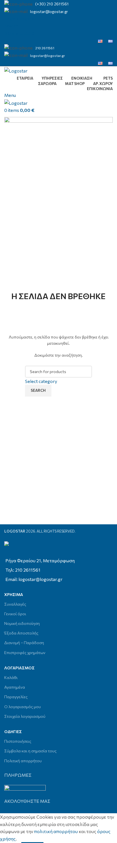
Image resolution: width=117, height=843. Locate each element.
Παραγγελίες (16, 696)
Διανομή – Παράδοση (24, 642)
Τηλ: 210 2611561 (22, 569)
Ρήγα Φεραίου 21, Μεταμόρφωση (40, 560)
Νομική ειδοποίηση (22, 623)
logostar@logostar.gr (49, 11)
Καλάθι (11, 677)
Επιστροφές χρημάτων (24, 652)
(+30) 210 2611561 (52, 3)
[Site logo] (16, 70)
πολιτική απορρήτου (56, 831)
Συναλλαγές (15, 604)
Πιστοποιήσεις (17, 741)
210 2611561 (44, 48)
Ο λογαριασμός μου (22, 706)
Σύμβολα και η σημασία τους (30, 750)
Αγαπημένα (14, 687)
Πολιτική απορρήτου (23, 760)
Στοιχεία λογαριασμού (24, 716)
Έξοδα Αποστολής (21, 633)
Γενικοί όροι (15, 613)
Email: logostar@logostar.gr (33, 579)
